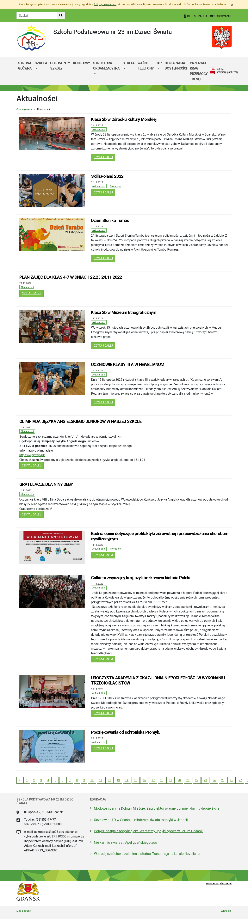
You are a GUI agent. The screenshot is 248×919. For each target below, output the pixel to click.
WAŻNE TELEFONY (146, 65)
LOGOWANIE (223, 16)
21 (187, 780)
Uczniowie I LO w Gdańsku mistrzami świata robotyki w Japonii (141, 820)
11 (100, 780)
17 (153, 780)
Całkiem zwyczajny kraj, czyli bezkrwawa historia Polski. (141, 577)
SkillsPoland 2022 (107, 176)
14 (126, 780)
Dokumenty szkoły (60, 65)
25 (222, 780)
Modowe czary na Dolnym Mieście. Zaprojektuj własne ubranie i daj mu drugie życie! (157, 808)
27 (240, 780)
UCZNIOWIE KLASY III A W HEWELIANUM (127, 364)
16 (144, 780)
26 (231, 780)
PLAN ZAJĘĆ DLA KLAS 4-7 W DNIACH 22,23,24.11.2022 (70, 277)
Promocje (115, 186)
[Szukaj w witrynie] (61, 15)
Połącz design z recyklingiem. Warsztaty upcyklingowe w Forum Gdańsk (148, 831)
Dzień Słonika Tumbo (110, 220)
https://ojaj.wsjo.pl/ (32, 455)
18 (161, 780)
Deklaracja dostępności (176, 65)
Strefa (128, 63)
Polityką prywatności (105, 4)
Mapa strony (23, 910)
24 (214, 780)
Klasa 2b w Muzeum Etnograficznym (123, 312)
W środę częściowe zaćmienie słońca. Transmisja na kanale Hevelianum (148, 854)
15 (135, 780)
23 (205, 780)
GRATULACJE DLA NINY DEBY (46, 484)
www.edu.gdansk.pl (219, 883)
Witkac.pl (226, 910)
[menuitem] (41, 71)
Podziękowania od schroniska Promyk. (125, 732)
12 (109, 780)
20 (179, 780)
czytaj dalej (104, 157)
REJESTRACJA (197, 16)
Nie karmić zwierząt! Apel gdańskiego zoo (125, 842)
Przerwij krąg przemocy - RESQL (199, 71)
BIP (159, 63)
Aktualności (98, 129)
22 (196, 780)
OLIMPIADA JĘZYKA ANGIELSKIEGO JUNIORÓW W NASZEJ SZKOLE (80, 421)
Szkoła (41, 63)
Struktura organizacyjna (106, 65)
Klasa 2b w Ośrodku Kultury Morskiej (123, 119)
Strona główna (25, 65)
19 (170, 780)
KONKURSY (81, 63)
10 (92, 780)
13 (118, 780)
